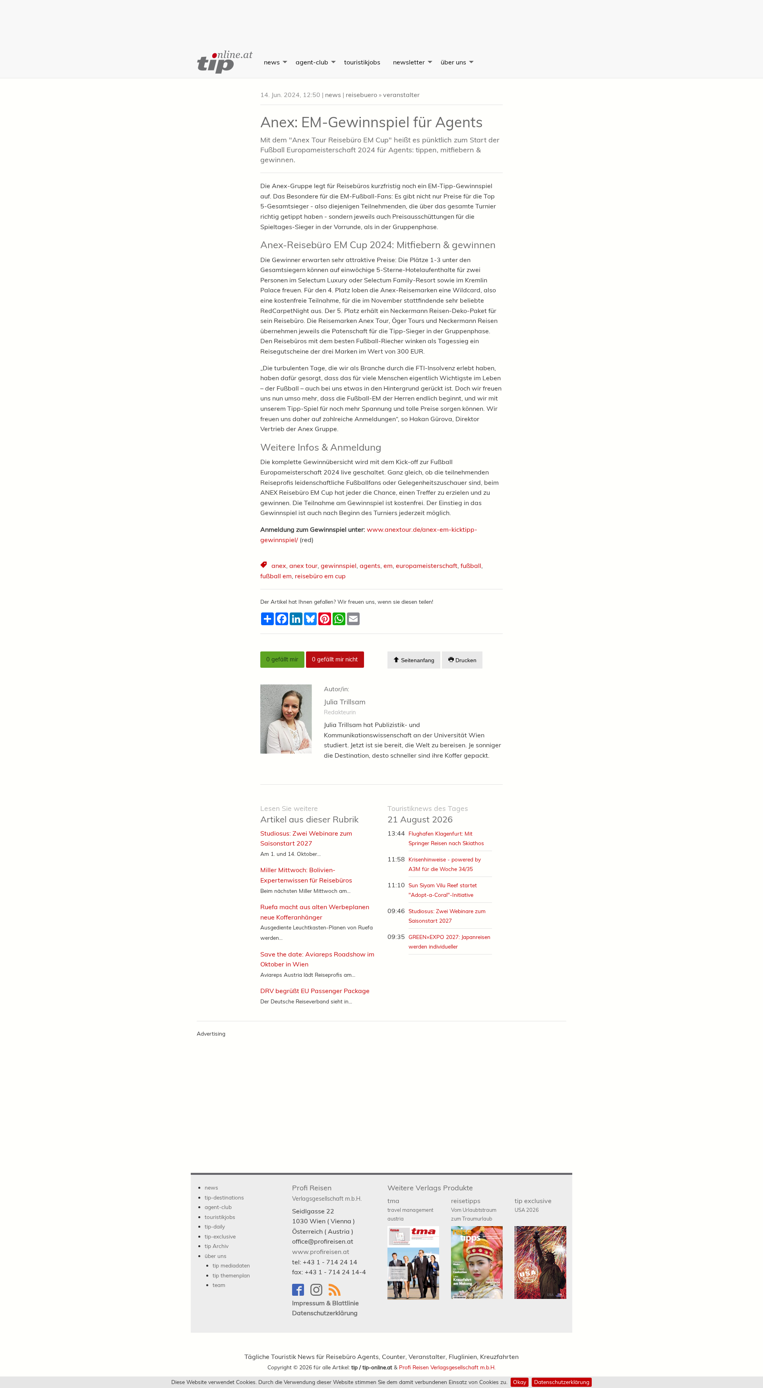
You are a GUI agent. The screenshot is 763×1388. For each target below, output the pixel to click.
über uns (453, 62)
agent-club (312, 62)
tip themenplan (231, 1275)
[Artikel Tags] (264, 566)
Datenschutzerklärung (561, 1381)
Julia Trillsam (345, 701)
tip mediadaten (231, 1265)
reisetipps (473, 1209)
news (272, 62)
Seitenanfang (416, 660)
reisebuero (361, 95)
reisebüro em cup (320, 576)
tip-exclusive (220, 1236)
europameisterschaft (426, 566)
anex (278, 566)
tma (410, 1209)
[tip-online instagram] (319, 1293)
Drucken (465, 660)
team (219, 1284)
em (388, 566)
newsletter (409, 62)
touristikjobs (362, 62)
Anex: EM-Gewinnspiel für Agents (371, 122)
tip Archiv (217, 1245)
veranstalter (401, 95)
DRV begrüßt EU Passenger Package (315, 991)
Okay (519, 1381)
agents (370, 566)
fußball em (276, 576)
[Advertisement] (381, 18)
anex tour (303, 566)
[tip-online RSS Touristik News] (337, 1293)
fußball (471, 566)
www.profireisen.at (320, 1252)
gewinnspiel (338, 566)
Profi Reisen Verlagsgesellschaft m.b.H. (447, 1367)
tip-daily (215, 1226)
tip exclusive (533, 1205)
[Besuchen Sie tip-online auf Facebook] (301, 1293)
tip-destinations (224, 1197)
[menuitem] (224, 62)
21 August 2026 (427, 814)
